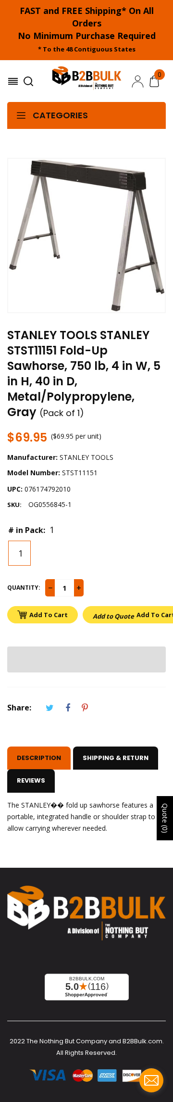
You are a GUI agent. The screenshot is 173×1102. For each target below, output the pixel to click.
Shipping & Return (115, 757)
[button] (86, 659)
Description (39, 757)
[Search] (30, 81)
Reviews (31, 780)
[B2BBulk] (87, 81)
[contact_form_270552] (151, 1080)
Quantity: (23, 587)
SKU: (14, 504)
